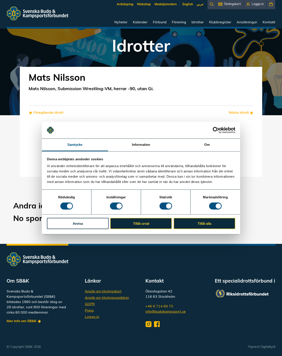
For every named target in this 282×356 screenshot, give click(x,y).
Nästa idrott (239, 113)
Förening (179, 22)
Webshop (144, 4)
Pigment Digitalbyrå (261, 347)
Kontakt (269, 22)
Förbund (160, 22)
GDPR (90, 304)
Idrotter (197, 22)
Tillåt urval (141, 223)
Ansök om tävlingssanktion (107, 298)
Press (89, 310)
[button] (230, 4)
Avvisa (78, 223)
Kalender (140, 22)
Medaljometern (165, 4)
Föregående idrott (48, 113)
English (187, 4)
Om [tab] (207, 144)
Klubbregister (220, 22)
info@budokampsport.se (165, 312)
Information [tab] (141, 144)
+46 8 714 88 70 (159, 306)
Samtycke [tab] (75, 144)
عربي (200, 4)
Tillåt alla (204, 223)
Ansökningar (247, 22)
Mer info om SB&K (22, 321)
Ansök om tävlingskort (103, 291)
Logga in (92, 317)
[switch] (116, 205)
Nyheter (121, 22)
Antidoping (125, 4)
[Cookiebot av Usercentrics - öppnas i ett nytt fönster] (216, 130)
